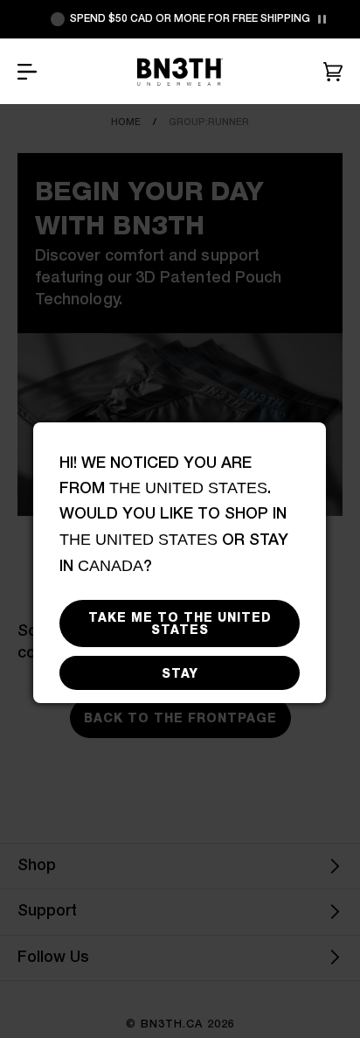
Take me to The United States (180, 623)
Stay (180, 673)
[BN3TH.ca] (180, 72)
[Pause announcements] (321, 19)
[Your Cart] (333, 71)
